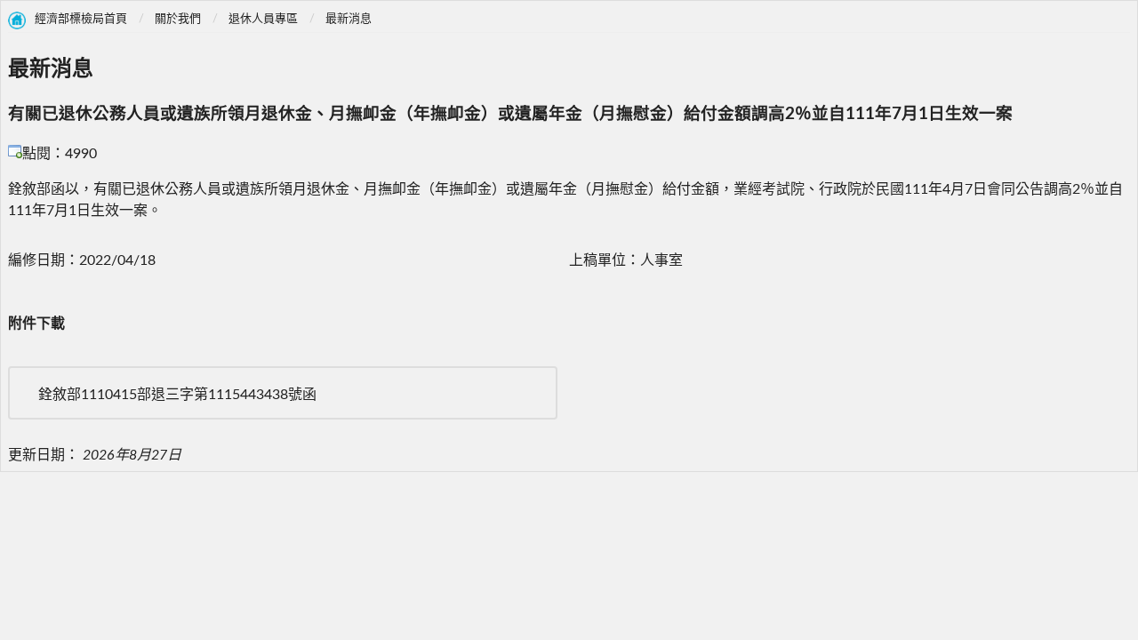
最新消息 (348, 19)
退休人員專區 (263, 19)
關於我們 (178, 19)
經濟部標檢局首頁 (81, 19)
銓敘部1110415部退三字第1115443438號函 (177, 395)
